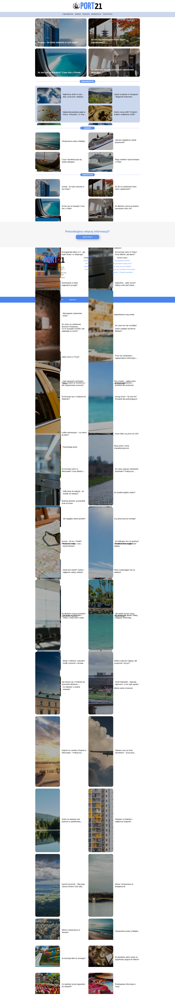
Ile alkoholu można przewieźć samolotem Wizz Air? (112, 71)
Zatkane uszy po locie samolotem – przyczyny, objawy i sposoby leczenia (125, 751)
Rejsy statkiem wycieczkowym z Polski (127, 160)
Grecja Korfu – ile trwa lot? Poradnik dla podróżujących (126, 398)
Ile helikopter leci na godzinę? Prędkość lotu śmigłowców (127, 542)
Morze (78, 14)
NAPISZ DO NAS (87, 237)
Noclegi (86, 14)
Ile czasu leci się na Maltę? (126, 325)
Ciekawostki (68, 14)
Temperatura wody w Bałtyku (73, 141)
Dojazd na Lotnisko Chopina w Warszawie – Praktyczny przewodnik (74, 751)
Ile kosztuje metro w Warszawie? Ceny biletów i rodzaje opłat (72, 470)
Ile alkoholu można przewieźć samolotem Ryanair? (73, 615)
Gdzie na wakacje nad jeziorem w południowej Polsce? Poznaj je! (71, 820)
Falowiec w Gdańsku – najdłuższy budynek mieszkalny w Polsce (124, 820)
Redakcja (40, 283)
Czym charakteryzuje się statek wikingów (72, 160)
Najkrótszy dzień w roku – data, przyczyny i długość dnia (73, 95)
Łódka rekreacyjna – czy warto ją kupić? (74, 434)
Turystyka (107, 14)
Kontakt (40, 287)
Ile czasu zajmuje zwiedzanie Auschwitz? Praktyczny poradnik (126, 470)
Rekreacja (96, 14)
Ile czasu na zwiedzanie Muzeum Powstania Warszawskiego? (71, 325)
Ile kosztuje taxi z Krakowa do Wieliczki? (74, 398)
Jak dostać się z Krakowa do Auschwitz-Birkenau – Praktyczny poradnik (73, 683)
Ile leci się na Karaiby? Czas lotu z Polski (59, 72)
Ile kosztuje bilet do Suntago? (74, 958)
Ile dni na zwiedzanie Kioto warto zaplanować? (108, 41)
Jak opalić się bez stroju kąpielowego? (124, 615)
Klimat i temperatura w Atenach (71, 931)
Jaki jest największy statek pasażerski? (125, 141)
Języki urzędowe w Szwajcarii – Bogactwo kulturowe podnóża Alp (126, 95)
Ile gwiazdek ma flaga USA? (122, 263)
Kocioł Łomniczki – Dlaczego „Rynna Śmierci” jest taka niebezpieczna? (73, 885)
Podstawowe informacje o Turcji (125, 985)
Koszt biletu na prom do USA (126, 434)
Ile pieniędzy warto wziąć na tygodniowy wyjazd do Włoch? (127, 958)
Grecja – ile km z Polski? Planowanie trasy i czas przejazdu (72, 542)
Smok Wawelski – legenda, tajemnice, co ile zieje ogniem (127, 683)
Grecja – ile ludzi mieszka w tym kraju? (58, 42)
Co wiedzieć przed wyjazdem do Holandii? (73, 985)
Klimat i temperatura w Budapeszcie (124, 885)
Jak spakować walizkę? (122, 260)
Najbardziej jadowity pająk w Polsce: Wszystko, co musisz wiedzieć (74, 113)
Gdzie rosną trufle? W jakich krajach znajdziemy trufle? (125, 113)
